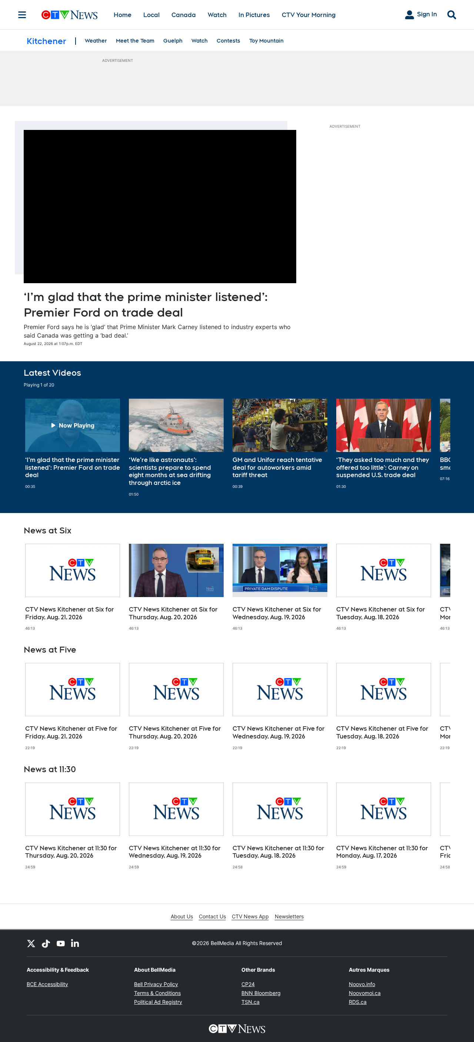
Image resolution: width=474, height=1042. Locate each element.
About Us (182, 916)
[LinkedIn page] (75, 943)
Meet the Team (135, 41)
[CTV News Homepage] (69, 14)
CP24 (248, 984)
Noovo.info (362, 984)
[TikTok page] (45, 943)
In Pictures (254, 15)
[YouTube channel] (60, 943)
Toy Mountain (266, 41)
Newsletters (289, 916)
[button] (435, 447)
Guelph (173, 41)
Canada (183, 15)
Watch (217, 15)
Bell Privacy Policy (156, 984)
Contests (228, 41)
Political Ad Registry (158, 1002)
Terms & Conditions (157, 993)
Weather (96, 41)
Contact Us (212, 916)
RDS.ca (358, 1002)
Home (122, 15)
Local (151, 15)
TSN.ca (250, 1002)
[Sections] (22, 14)
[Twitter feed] (31, 943)
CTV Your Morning (309, 15)
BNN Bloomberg (261, 993)
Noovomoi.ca (365, 993)
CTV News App (250, 916)
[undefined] (72, 444)
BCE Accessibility (47, 984)
